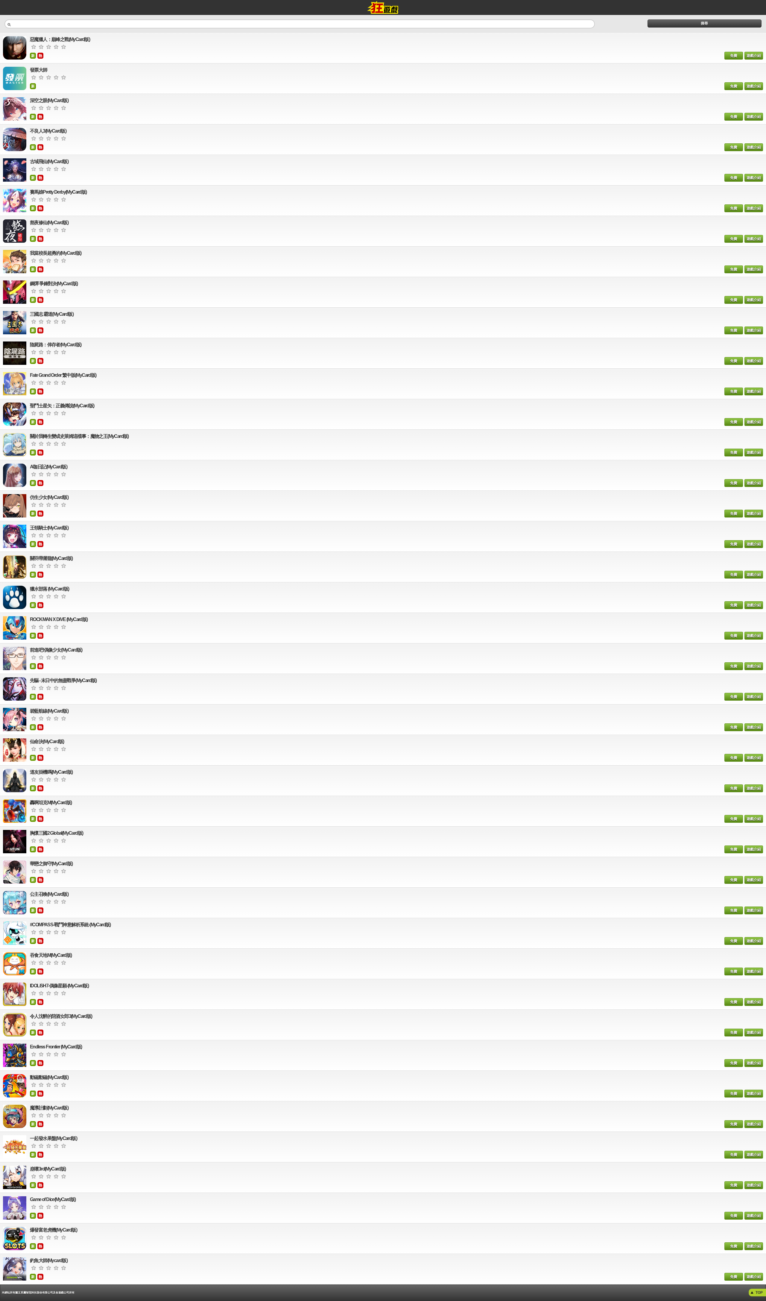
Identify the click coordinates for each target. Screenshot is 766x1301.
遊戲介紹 (754, 56)
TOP (759, 1293)
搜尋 (704, 23)
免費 (733, 56)
